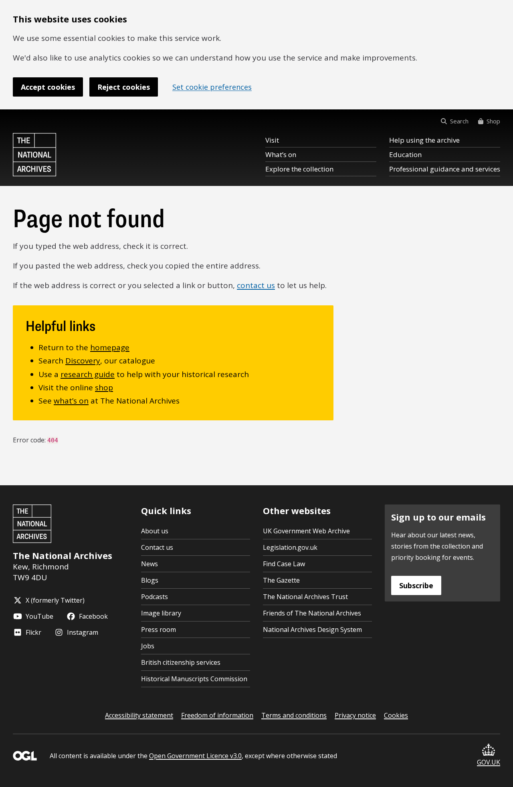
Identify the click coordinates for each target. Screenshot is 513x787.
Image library (161, 613)
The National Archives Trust (305, 596)
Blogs (149, 580)
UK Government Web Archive (306, 531)
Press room (158, 629)
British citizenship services (180, 662)
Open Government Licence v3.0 (195, 755)
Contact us (157, 547)
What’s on (280, 154)
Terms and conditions (294, 715)
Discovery (82, 360)
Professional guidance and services (444, 169)
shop (104, 387)
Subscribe (416, 585)
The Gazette (281, 580)
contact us (256, 285)
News (149, 563)
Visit (272, 140)
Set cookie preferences (212, 87)
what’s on (71, 401)
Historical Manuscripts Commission (194, 678)
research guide (88, 374)
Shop (493, 121)
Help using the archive (424, 140)
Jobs (147, 646)
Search (459, 121)
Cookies (396, 715)
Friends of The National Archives (312, 613)
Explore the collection (299, 169)
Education (405, 154)
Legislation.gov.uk (290, 547)
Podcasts (154, 596)
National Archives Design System (312, 629)
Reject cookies (123, 87)
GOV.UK (488, 762)
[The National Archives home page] (34, 154)
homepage (109, 347)
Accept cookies (48, 87)
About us (154, 531)
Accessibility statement (139, 715)
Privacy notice (355, 715)
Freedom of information (217, 715)
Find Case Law (284, 563)
